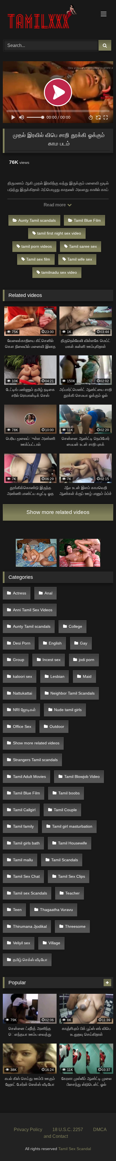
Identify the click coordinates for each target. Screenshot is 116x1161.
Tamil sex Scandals (30, 893)
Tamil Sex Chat (26, 876)
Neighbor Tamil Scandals (72, 693)
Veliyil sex (21, 943)
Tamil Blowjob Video (82, 776)
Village (54, 943)
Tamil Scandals (64, 860)
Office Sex (22, 726)
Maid (87, 676)
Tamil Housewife (72, 843)
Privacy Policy (28, 1129)
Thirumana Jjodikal (30, 926)
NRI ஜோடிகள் (24, 709)
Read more (55, 204)
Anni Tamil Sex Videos (32, 610)
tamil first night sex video (59, 233)
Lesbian (57, 676)
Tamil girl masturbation (72, 826)
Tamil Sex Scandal (74, 1148)
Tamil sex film (38, 259)
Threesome (75, 926)
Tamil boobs (69, 793)
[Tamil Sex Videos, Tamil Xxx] (47, 19)
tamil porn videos (36, 246)
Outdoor (57, 726)
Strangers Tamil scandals (35, 760)
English (55, 643)
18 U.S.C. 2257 (67, 1129)
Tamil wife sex (79, 259)
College (75, 626)
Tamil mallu (23, 860)
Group (18, 659)
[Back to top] (98, 1144)
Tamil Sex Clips (71, 876)
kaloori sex (22, 676)
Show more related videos (58, 512)
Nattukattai (22, 693)
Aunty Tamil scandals (37, 220)
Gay (83, 643)
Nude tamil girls (68, 709)
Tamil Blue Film (87, 220)
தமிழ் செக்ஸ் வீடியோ (30, 959)
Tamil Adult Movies (29, 776)
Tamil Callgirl (24, 810)
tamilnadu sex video (59, 272)
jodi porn (86, 659)
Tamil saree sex (83, 246)
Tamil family (23, 826)
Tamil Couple (65, 810)
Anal (48, 593)
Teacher (72, 893)
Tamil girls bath (26, 843)
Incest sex (52, 659)
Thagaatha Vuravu (56, 909)
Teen (17, 909)
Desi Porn (21, 643)
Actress (19, 593)
